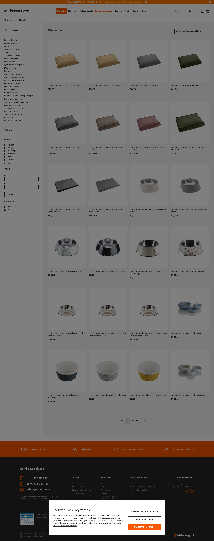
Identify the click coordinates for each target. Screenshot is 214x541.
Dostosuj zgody (144, 519)
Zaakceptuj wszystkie (144, 527)
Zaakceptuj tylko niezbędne (144, 511)
